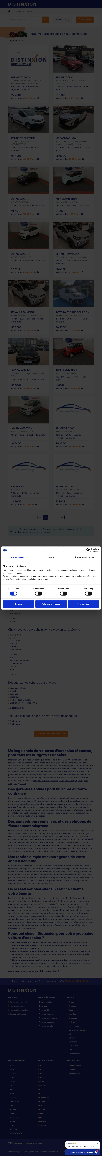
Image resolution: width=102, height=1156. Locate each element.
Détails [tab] (51, 557)
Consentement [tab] (17, 557)
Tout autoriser (83, 604)
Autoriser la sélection (51, 604)
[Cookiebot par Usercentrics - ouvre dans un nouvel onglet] (88, 550)
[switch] (38, 594)
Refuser (18, 604)
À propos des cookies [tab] (84, 557)
